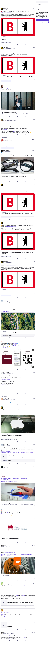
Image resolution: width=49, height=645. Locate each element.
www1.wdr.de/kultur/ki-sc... (5, 618)
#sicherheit (15, 481)
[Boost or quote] (9, 44)
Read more (2, 391)
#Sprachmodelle (27, 614)
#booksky (7, 612)
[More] (34, 44)
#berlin (2, 481)
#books (4, 612)
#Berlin (2, 614)
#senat (4, 481)
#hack (7, 481)
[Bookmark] (25, 44)
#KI (4, 614)
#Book (2, 612)
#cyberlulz (9, 481)
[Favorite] (17, 44)
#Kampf (3, 616)
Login (42, 22)
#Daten (13, 616)
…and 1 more (15, 439)
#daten (12, 481)
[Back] (1, 1)
